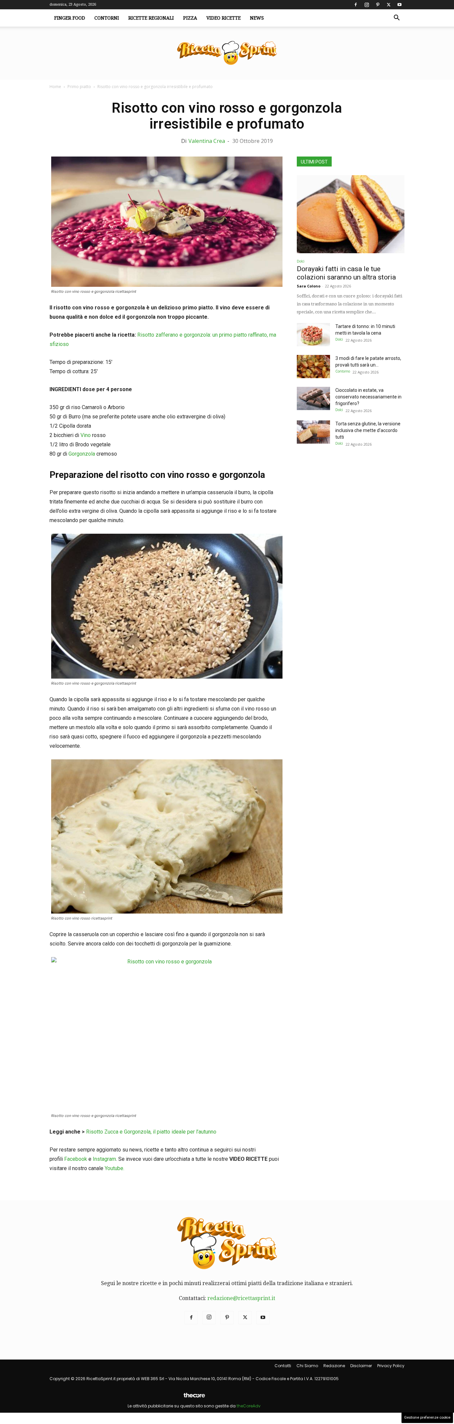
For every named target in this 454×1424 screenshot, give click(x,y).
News (257, 18)
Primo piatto (79, 86)
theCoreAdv (249, 1406)
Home (55, 86)
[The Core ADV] (194, 1398)
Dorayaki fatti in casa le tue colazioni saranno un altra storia (346, 273)
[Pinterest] (378, 4)
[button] (396, 18)
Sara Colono (308, 285)
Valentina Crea (206, 141)
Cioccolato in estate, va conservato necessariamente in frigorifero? (368, 396)
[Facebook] (356, 4)
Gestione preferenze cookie (427, 1417)
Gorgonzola (81, 454)
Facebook (75, 1159)
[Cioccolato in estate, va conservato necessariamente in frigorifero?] (313, 398)
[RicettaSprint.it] (227, 53)
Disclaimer (361, 1366)
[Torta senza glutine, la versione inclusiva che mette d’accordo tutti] (313, 432)
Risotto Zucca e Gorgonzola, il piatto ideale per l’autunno (151, 1132)
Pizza (190, 18)
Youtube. (114, 1168)
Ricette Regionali (151, 18)
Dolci (300, 261)
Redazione (334, 1366)
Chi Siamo (307, 1366)
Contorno (342, 371)
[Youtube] (399, 4)
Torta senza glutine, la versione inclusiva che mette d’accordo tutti (367, 430)
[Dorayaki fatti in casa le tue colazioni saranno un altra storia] (350, 214)
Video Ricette (223, 18)
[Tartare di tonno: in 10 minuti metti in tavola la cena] (313, 334)
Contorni (106, 18)
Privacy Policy (390, 1366)
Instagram (104, 1159)
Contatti (283, 1366)
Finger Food (69, 18)
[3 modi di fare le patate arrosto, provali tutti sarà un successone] (313, 366)
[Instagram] (367, 4)
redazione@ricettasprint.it (241, 1298)
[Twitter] (389, 4)
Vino (85, 435)
